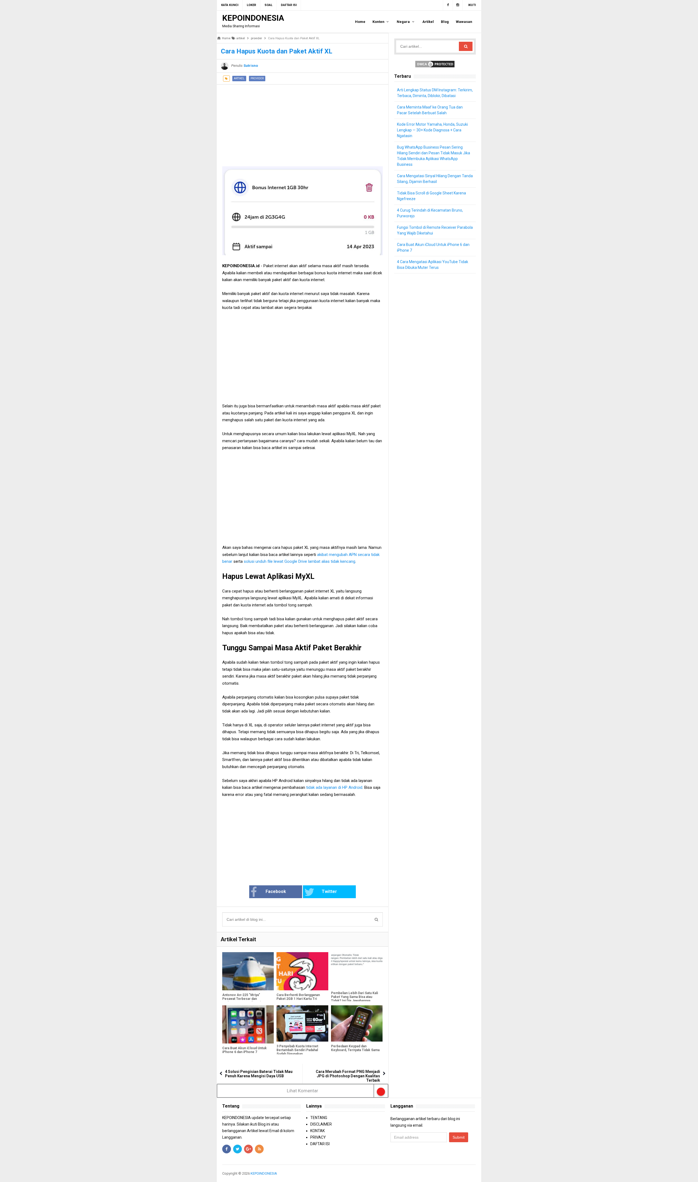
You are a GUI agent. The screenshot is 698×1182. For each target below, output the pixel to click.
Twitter (329, 891)
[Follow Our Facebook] (448, 5)
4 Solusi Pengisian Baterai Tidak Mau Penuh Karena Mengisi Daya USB (259, 1073)
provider (257, 78)
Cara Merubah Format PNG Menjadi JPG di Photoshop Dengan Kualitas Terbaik (348, 1075)
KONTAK (317, 1131)
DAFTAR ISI (320, 1144)
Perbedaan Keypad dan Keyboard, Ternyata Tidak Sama (355, 1048)
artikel (239, 78)
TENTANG (318, 1117)
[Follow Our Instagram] (458, 5)
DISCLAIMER (321, 1124)
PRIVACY (318, 1137)
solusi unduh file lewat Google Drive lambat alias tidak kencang (299, 561)
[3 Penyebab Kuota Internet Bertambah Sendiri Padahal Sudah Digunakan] (302, 1023)
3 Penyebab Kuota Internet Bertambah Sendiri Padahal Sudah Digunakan (297, 1050)
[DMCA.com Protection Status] (434, 64)
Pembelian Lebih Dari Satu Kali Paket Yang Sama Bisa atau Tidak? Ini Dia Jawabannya (354, 997)
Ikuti (472, 5)
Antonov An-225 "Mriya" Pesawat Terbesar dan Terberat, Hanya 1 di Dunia (242, 998)
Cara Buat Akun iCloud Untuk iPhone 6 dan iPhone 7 (244, 1050)
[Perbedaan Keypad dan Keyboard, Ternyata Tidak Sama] (357, 1023)
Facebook (276, 891)
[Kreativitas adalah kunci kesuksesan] (475, 1173)
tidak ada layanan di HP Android (334, 787)
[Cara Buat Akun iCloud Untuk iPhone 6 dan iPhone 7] (248, 1024)
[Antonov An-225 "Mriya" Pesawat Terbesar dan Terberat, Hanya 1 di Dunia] (248, 971)
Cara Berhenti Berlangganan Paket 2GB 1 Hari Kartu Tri (298, 997)
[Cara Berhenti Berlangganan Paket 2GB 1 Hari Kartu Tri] (302, 971)
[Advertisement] (302, 123)
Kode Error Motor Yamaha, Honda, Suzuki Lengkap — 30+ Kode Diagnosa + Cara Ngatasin (432, 130)
